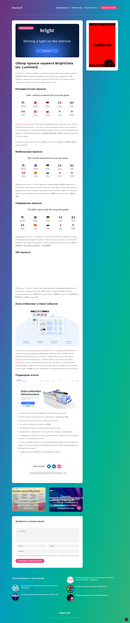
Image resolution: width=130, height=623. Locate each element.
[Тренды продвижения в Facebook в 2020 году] (15, 597)
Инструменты (90, 8)
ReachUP (17, 8)
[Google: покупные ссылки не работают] (70, 589)
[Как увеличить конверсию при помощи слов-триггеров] (15, 588)
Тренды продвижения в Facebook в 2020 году (39, 594)
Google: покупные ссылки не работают (91, 586)
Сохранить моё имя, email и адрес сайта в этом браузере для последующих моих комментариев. (48, 555)
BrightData (19, 73)
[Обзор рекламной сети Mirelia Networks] (70, 597)
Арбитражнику (63, 8)
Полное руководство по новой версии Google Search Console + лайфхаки (94, 578)
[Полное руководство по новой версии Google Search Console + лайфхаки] (70, 580)
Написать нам (107, 7)
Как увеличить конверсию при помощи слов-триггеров (39, 587)
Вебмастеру (77, 8)
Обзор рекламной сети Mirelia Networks (92, 595)
